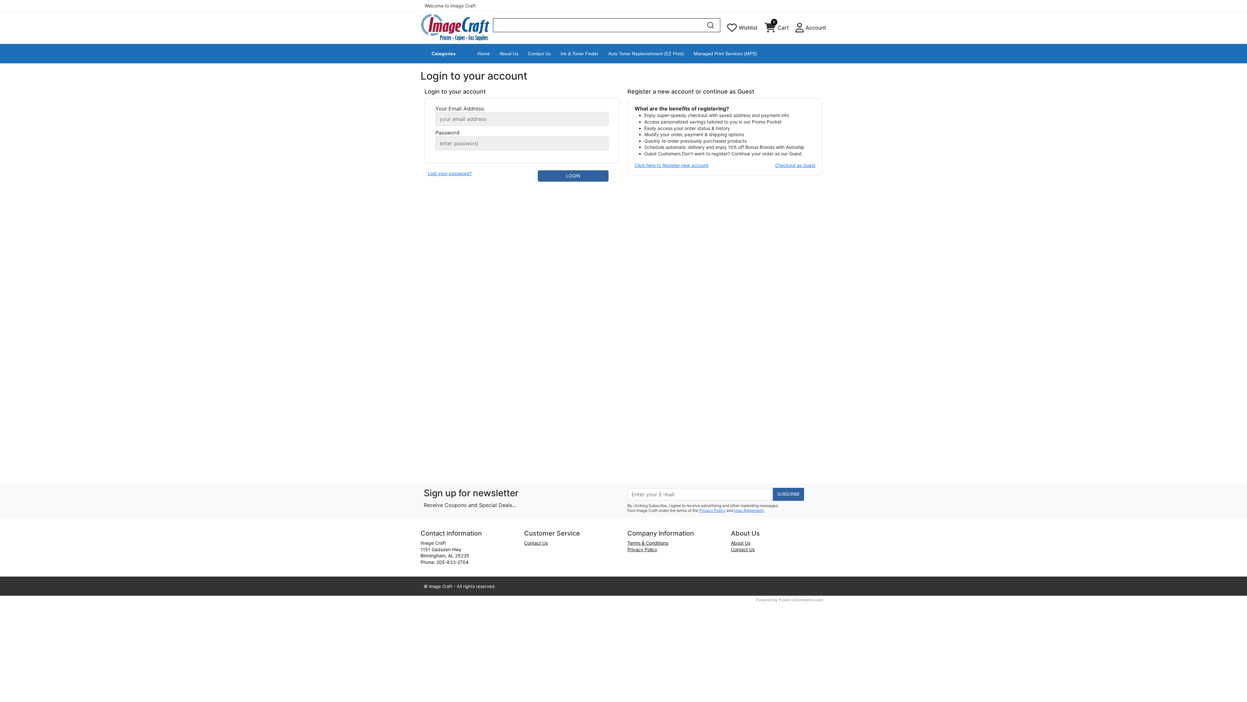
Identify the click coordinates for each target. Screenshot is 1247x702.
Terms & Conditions (647, 543)
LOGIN (573, 175)
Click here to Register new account (672, 165)
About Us (508, 53)
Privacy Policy (712, 510)
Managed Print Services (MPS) (725, 53)
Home (483, 53)
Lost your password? (450, 173)
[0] (770, 29)
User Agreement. (749, 510)
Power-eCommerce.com (801, 599)
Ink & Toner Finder (579, 53)
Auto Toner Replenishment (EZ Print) (646, 53)
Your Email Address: (460, 108)
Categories (444, 53)
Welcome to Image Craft (450, 5)
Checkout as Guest (795, 165)
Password (447, 132)
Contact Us (539, 53)
